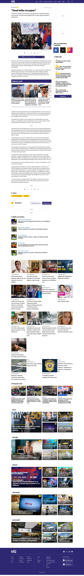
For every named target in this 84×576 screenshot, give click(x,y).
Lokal (28, 562)
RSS (47, 565)
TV (37, 558)
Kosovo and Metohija (17, 196)
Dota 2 (45, 471)
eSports (28, 557)
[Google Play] (68, 560)
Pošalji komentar (47, 203)
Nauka (44, 427)
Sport (12, 558)
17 (15, 227)
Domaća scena (16, 479)
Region (59, 1)
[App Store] (68, 564)
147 (15, 219)
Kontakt (48, 567)
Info (12, 557)
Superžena (21, 562)
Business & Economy (48, 1)
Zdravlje (21, 557)
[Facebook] (56, 50)
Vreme (38, 562)
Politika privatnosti (50, 562)
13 (71, 533)
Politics (40, 1)
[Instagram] (70, 50)
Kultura (21, 560)
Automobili (29, 560)
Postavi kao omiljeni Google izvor (27, 57)
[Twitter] (63, 50)
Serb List (26, 196)
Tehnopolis (29, 558)
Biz (12, 560)
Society (55, 1)
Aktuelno (61, 482)
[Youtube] (72, 551)
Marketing (48, 557)
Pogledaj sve (63, 96)
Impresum (48, 558)
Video (38, 557)
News (37, 1)
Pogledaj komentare (35, 203)
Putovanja (21, 558)
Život (12, 562)
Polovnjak (46, 526)
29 (15, 251)
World (63, 1)
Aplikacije (48, 563)
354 (15, 235)
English (13, 397)
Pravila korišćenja (50, 560)
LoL (60, 471)
